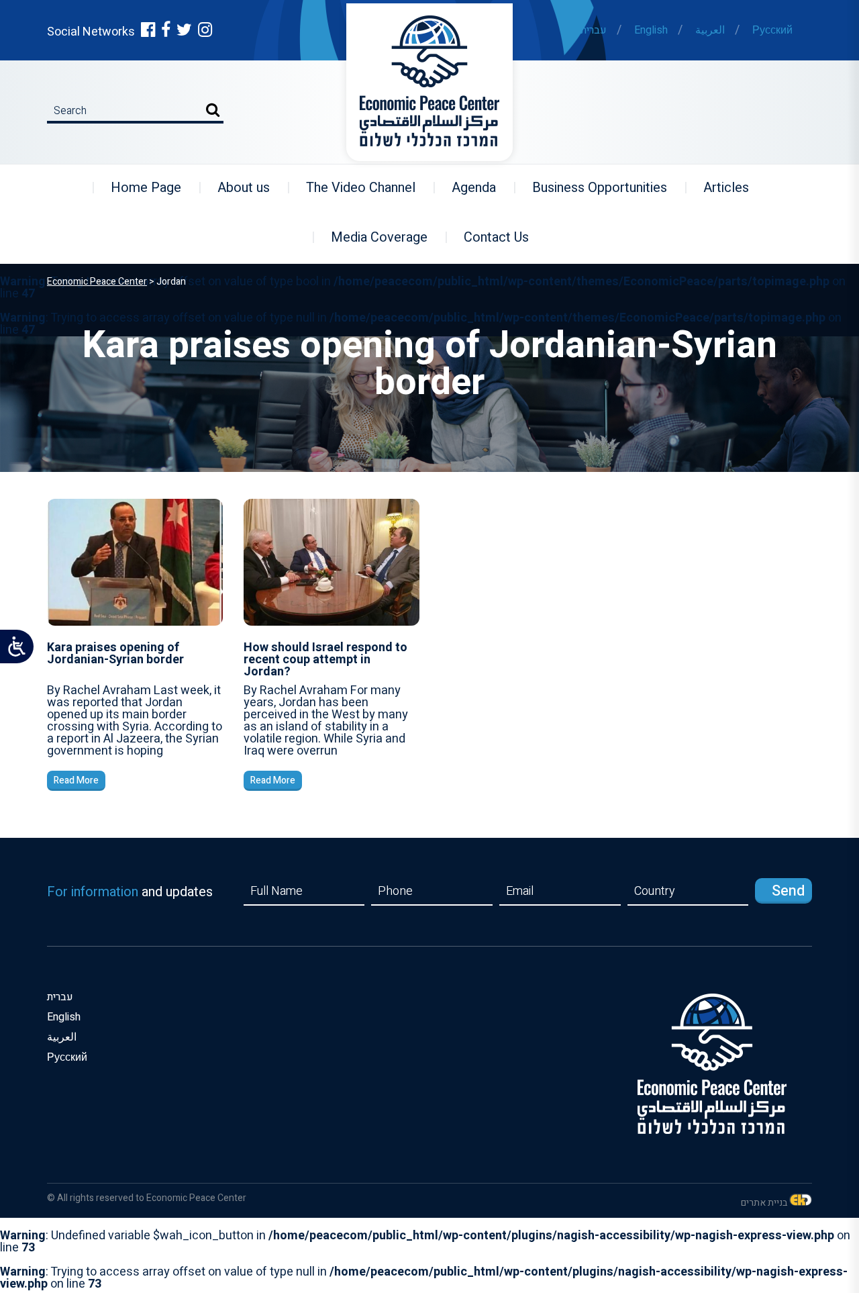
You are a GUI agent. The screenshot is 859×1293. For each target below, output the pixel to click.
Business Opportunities (591, 187)
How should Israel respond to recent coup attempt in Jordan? (325, 659)
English (651, 30)
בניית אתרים (764, 1203)
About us (235, 187)
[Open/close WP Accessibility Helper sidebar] (17, 646)
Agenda (465, 187)
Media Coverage (370, 237)
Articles (718, 187)
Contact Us (488, 237)
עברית (593, 30)
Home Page (137, 187)
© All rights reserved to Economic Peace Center (146, 1198)
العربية (710, 30)
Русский (772, 30)
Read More (76, 780)
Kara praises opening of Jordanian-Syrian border (115, 653)
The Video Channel (352, 187)
